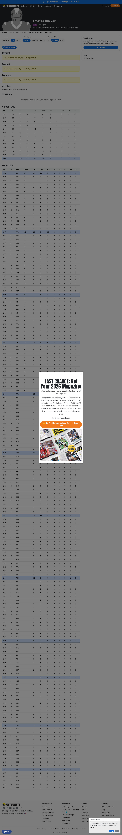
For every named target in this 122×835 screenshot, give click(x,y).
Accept (112, 831)
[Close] (119, 820)
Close (117, 831)
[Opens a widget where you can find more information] (7, 832)
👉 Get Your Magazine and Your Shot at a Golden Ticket (61, 424)
